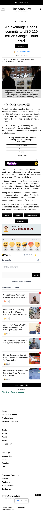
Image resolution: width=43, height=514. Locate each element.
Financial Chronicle (10, 421)
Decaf (4, 460)
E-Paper (5, 479)
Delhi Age (6, 453)
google (7, 215)
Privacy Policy (8, 486)
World (4, 437)
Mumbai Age (7, 456)
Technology (21, 46)
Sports (4, 434)
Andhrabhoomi (8, 418)
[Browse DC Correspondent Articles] (6, 228)
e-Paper (15, 2)
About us (5, 463)
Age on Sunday (23, 2)
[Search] (40, 9)
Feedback (6, 482)
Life (3, 466)
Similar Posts (9, 392)
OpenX (18, 215)
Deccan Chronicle (9, 414)
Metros (4, 440)
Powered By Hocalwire (8, 509)
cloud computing (32, 215)
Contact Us (6, 489)
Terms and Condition (10, 475)
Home (4, 411)
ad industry (21, 221)
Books (4, 430)
